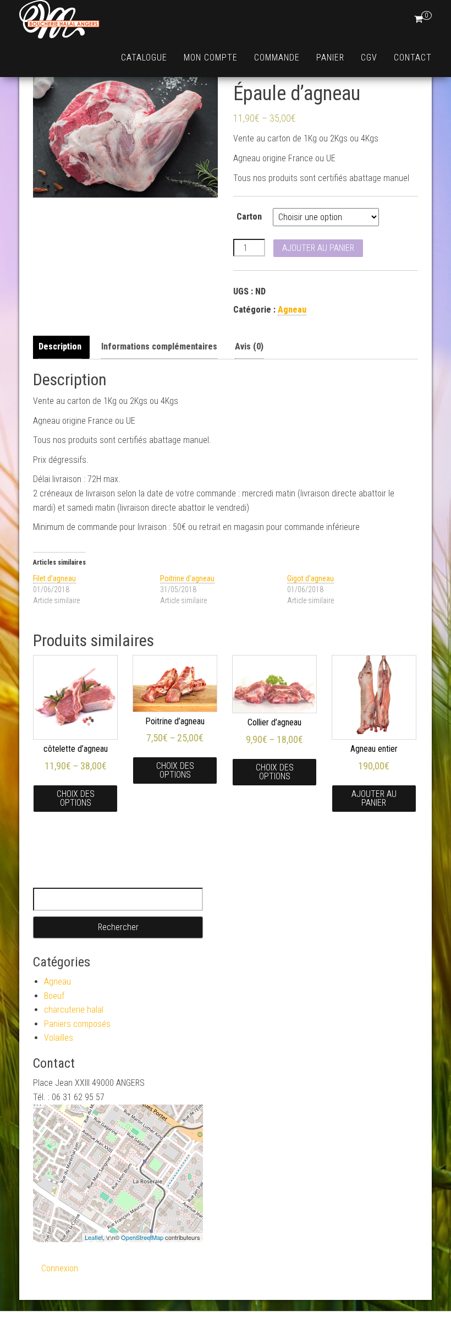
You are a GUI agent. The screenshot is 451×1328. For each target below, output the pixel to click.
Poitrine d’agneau (187, 578)
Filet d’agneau (54, 578)
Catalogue (144, 57)
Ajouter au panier (318, 248)
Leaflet (94, 1237)
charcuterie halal (73, 1009)
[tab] (62, 347)
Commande (277, 57)
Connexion (59, 1268)
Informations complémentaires (159, 346)
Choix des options (76, 798)
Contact (413, 57)
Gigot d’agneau (310, 578)
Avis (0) (249, 346)
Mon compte (211, 57)
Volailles (58, 1037)
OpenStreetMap (142, 1237)
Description (59, 346)
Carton (249, 216)
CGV (369, 57)
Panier (330, 57)
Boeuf (54, 996)
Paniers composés (77, 1024)
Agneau (292, 309)
